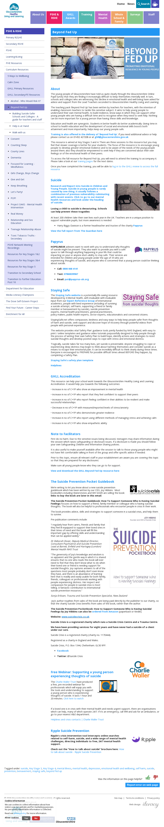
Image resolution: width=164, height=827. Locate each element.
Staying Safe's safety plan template (72, 360)
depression (94, 768)
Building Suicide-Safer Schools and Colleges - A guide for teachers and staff (27, 116)
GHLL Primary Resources (21, 88)
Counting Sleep (19, 145)
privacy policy (20, 813)
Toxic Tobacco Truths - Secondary (23, 237)
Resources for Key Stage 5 (21, 266)
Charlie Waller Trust (66, 681)
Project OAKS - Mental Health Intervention (26, 206)
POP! (13, 198)
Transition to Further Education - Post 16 (25, 281)
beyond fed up (54, 771)
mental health (80, 768)
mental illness (64, 768)
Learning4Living (14, 56)
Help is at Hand (20, 125)
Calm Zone (13, 82)
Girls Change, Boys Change (25, 173)
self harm (141, 768)
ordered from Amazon (105, 611)
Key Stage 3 (35, 768)
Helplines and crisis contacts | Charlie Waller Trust (77, 719)
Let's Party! (17, 191)
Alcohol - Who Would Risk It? (26, 100)
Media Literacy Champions (20, 294)
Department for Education (20, 288)
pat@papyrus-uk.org (77, 279)
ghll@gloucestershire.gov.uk (111, 137)
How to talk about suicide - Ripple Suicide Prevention (87, 750)
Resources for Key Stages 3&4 (24, 260)
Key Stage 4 (49, 768)
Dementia (16, 157)
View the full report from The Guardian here (76, 230)
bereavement (24, 771)
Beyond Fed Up (19, 107)
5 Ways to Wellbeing (18, 75)
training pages (85, 161)
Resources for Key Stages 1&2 (24, 254)
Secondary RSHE (14, 43)
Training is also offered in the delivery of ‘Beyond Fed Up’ (84, 134)
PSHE (9, 50)
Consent (15, 138)
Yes (26, 818)
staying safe (38, 771)
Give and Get (17, 179)
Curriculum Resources (17, 69)
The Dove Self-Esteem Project (22, 301)
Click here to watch (74, 698)
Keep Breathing (19, 185)
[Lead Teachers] (155, 4)
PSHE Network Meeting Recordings (20, 246)
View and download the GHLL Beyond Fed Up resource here (85, 470)
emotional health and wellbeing (118, 768)
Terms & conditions (135, 798)
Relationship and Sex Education (22, 221)
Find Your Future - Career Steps (22, 307)
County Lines (17, 151)
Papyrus (138, 225)
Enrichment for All (15, 314)
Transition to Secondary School (24, 272)
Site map (118, 798)
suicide (24, 768)
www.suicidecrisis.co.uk (75, 616)
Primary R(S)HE (14, 37)
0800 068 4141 (70, 268)
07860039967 (71, 274)
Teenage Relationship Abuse (26, 229)
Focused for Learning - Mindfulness (23, 165)
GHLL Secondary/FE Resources (24, 94)
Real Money (17, 213)
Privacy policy (153, 798)
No (35, 818)
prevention (10, 771)
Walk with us (18, 132)
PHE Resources (14, 63)
